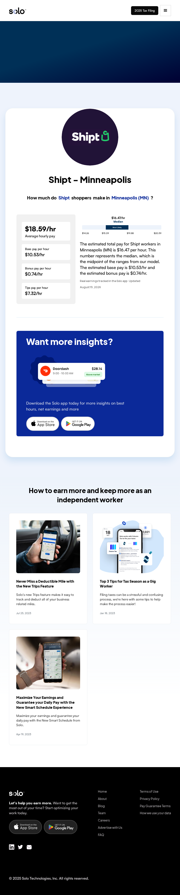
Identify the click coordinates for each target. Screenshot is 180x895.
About (102, 799)
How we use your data (155, 813)
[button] (165, 10)
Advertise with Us (110, 827)
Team (102, 813)
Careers (104, 820)
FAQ (101, 835)
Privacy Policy (150, 799)
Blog (101, 806)
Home (102, 791)
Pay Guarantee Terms (155, 806)
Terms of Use (149, 791)
